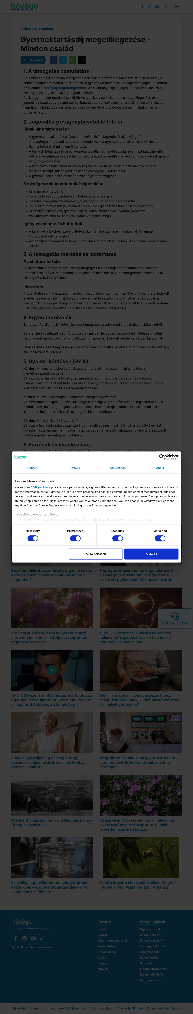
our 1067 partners (37, 487)
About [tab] (160, 467)
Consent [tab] (33, 467)
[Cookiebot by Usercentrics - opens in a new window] (162, 457)
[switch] (75, 538)
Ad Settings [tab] (118, 467)
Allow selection (96, 554)
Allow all (151, 554)
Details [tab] (75, 467)
